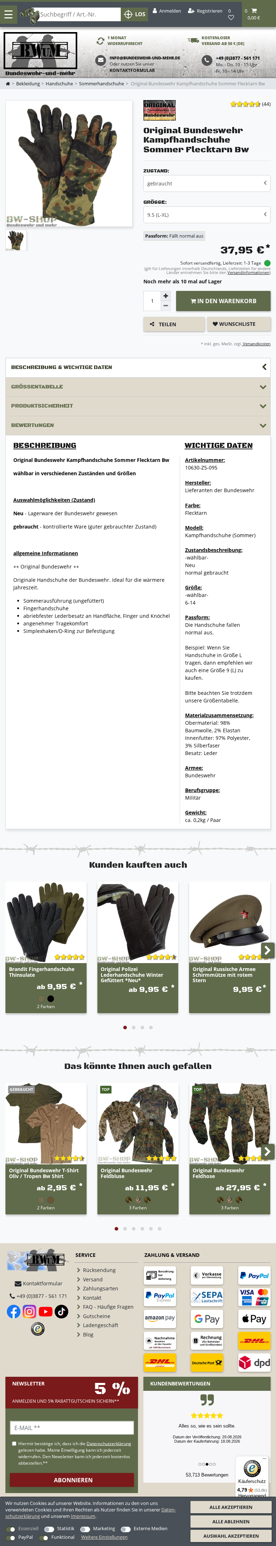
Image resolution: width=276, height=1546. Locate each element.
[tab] (138, 368)
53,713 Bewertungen (207, 1475)
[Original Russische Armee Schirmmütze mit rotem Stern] (229, 922)
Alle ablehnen (231, 1521)
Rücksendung (99, 1270)
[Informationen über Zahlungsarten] (160, 1275)
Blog (88, 1334)
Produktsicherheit (42, 406)
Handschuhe (59, 84)
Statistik (65, 1528)
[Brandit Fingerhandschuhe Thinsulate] (46, 922)
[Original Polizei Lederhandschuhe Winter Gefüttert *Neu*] (138, 922)
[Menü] (264, 1460)
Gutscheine (96, 1316)
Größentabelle (37, 386)
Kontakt (92, 1297)
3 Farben (138, 1207)
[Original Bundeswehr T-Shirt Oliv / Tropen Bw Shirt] (46, 1123)
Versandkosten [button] (256, 343)
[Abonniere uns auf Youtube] (45, 1311)
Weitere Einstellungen (104, 1537)
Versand (93, 1279)
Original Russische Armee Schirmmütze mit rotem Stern (224, 974)
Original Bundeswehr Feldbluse (126, 1173)
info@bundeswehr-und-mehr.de (145, 57)
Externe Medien (150, 1528)
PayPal (25, 1537)
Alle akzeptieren (231, 1507)
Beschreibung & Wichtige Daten (61, 367)
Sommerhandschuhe (101, 84)
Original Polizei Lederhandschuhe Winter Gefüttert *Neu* (132, 974)
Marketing (104, 1528)
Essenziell (28, 1528)
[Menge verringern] (166, 306)
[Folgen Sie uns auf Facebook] (13, 1311)
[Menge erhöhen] (166, 296)
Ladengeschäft (100, 1325)
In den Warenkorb (226, 301)
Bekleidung (28, 84)
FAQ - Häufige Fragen (108, 1306)
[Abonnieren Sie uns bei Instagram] (29, 1311)
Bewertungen (32, 425)
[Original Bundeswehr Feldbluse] (138, 1123)
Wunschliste (237, 323)
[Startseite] (40, 54)
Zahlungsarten (100, 1288)
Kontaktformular (132, 70)
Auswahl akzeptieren (231, 1536)
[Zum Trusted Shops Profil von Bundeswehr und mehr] (38, 1329)
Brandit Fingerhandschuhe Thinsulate (41, 972)
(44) (266, 103)
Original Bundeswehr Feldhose (218, 1173)
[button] (259, 14)
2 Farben (46, 1006)
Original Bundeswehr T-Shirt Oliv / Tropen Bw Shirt (44, 1173)
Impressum (83, 1516)
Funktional (62, 1537)
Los (140, 14)
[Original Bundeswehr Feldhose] (230, 1123)
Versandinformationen (248, 272)
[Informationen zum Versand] (254, 1341)
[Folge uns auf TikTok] (61, 1311)
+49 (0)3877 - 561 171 (41, 1296)
